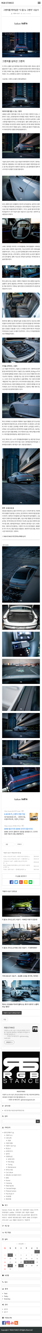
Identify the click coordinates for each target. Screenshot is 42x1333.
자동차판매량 (12, 1215)
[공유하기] (10, 844)
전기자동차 (34, 1217)
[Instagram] (8, 1323)
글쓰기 (6, 1312)
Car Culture (9, 1172)
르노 (14, 1210)
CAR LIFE (9, 1138)
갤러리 (8, 1154)
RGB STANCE (7, 2)
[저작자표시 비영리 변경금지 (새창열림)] (26, 844)
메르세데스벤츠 (17, 1217)
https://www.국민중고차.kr (12, 826)
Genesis (4, 1210)
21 (31, 1262)
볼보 (17, 1210)
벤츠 (23, 1212)
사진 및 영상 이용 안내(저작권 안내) (14, 1110)
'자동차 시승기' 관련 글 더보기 (11, 1013)
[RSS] (16, 1323)
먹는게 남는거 (10, 1194)
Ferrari (10, 1210)
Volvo (32, 1210)
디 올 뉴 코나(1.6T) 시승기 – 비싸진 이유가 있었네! (15, 856)
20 (26, 1262)
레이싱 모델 (9, 1170)
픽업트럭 (27, 1220)
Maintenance (12, 1167)
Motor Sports (10, 1186)
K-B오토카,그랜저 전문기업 (14, 814)
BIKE (7, 1178)
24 (10, 1265)
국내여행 (8, 1196)
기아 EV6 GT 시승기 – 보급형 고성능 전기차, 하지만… (21, 976)
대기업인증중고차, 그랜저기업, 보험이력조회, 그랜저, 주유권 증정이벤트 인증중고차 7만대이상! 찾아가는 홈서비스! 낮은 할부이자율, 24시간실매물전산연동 (14, 818)
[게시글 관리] (12, 844)
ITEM (9, 1140)
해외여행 (8, 1199)
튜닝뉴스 (8, 1148)
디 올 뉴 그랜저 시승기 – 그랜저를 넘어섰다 (13, 869)
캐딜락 (27, 1212)
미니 (21, 1210)
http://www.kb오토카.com (12, 811)
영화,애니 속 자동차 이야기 (13, 1175)
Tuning (10, 1164)
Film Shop (11, 1162)
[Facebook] (4, 1323)
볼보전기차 (34, 1215)
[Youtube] (12, 1323)
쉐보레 (10, 1217)
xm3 (10, 1220)
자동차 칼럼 (9, 1143)
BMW (28, 1217)
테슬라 (32, 1212)
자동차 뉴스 (9, 1135)
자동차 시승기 (16, 13)
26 (21, 1265)
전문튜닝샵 (9, 1156)
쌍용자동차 (26, 1210)
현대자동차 (5, 1212)
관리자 (6, 1309)
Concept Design (11, 1188)
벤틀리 (15, 1220)
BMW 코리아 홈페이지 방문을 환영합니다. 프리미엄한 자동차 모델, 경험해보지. (21, 832)
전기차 (36, 1210)
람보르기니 (20, 1220)
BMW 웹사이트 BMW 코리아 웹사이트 (18, 829)
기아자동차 (18, 1212)
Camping (9, 1183)
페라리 (24, 1217)
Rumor (8, 1180)
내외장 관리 (11, 1159)
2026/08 (21, 1244)
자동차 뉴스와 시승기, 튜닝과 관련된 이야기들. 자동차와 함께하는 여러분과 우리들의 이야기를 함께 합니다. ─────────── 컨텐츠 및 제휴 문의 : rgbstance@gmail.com (17, 1034)
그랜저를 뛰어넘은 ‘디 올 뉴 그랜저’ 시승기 (21, 9)
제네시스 (4, 1217)
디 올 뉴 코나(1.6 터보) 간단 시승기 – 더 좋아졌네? (15, 859)
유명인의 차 (9, 1151)
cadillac (11, 1212)
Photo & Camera (11, 1191)
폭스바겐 (4, 1215)
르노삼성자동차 (25, 1215)
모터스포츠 (5, 1220)
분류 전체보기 (8, 1132)
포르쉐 (18, 1215)
